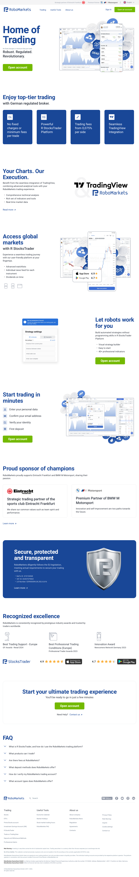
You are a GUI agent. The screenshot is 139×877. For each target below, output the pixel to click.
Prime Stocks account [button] (11, 822)
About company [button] (75, 815)
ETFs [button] (5, 819)
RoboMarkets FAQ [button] (43, 826)
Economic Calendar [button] (43, 815)
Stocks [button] (6, 815)
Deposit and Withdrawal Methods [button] (15, 838)
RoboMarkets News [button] (76, 819)
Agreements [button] (74, 826)
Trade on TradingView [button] (11, 834)
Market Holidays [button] (42, 819)
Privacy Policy (107, 815)
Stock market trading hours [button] (46, 822)
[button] (129, 2)
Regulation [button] (73, 822)
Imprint (104, 823)
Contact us (75, 714)
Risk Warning (106, 819)
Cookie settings (107, 827)
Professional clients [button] (10, 842)
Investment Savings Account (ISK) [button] (15, 826)
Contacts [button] (73, 830)
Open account (17, 67)
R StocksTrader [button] (9, 830)
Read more (8, 209)
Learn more (8, 523)
